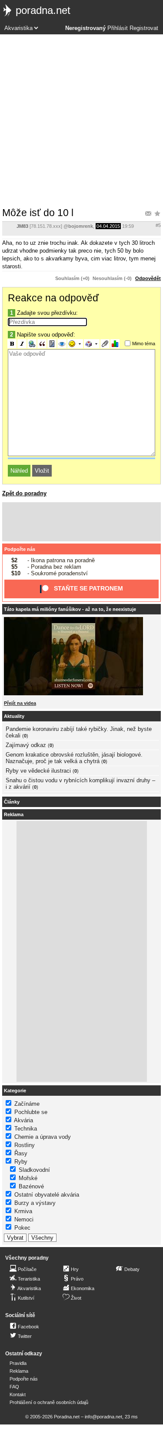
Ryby (20, 1161)
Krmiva (23, 1211)
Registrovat (144, 28)
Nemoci (23, 1219)
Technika (25, 1128)
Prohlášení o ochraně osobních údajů (49, 1402)
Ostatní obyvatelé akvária (46, 1194)
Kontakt (18, 1394)
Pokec (22, 1227)
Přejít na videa (20, 703)
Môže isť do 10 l (37, 212)
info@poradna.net (103, 1416)
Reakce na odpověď (53, 298)
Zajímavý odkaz (26, 745)
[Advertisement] (81, 120)
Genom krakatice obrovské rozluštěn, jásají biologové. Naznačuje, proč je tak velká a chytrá (74, 757)
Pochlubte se (30, 1112)
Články (12, 801)
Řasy (20, 1153)
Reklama (19, 1371)
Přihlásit (117, 28)
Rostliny (24, 1145)
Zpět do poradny (24, 493)
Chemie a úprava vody (42, 1137)
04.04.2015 (108, 226)
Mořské (28, 1178)
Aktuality (14, 716)
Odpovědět (148, 278)
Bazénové (31, 1186)
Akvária (23, 1120)
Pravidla (18, 1363)
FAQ (14, 1386)
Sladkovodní (34, 1170)
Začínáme (27, 1104)
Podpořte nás (19, 549)
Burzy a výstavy (35, 1203)
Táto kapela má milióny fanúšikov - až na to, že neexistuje (70, 609)
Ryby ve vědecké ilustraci (38, 770)
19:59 (128, 226)
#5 (158, 225)
